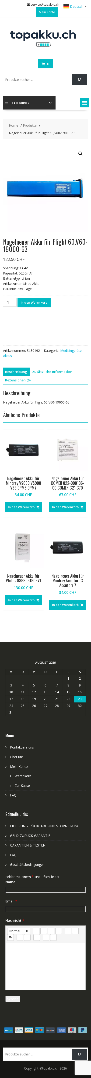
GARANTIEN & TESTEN (28, 845)
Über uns (17, 757)
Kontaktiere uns (22, 747)
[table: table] (36, 937)
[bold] (36, 931)
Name (10, 882)
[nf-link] (20, 937)
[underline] (51, 931)
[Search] (79, 79)
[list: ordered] (68, 931)
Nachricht (14, 920)
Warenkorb (23, 776)
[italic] (43, 931)
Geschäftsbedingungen (27, 864)
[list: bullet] (75, 931)
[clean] (58, 931)
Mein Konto (47, 12)
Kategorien (20, 102)
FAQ (13, 795)
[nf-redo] (53, 937)
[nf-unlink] (27, 937)
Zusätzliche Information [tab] (52, 371)
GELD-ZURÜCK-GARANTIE (30, 835)
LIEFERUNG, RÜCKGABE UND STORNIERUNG (45, 826)
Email (11, 901)
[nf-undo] (46, 937)
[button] (84, 102)
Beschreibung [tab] (16, 371)
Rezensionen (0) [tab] (18, 380)
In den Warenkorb (34, 302)
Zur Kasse (22, 785)
